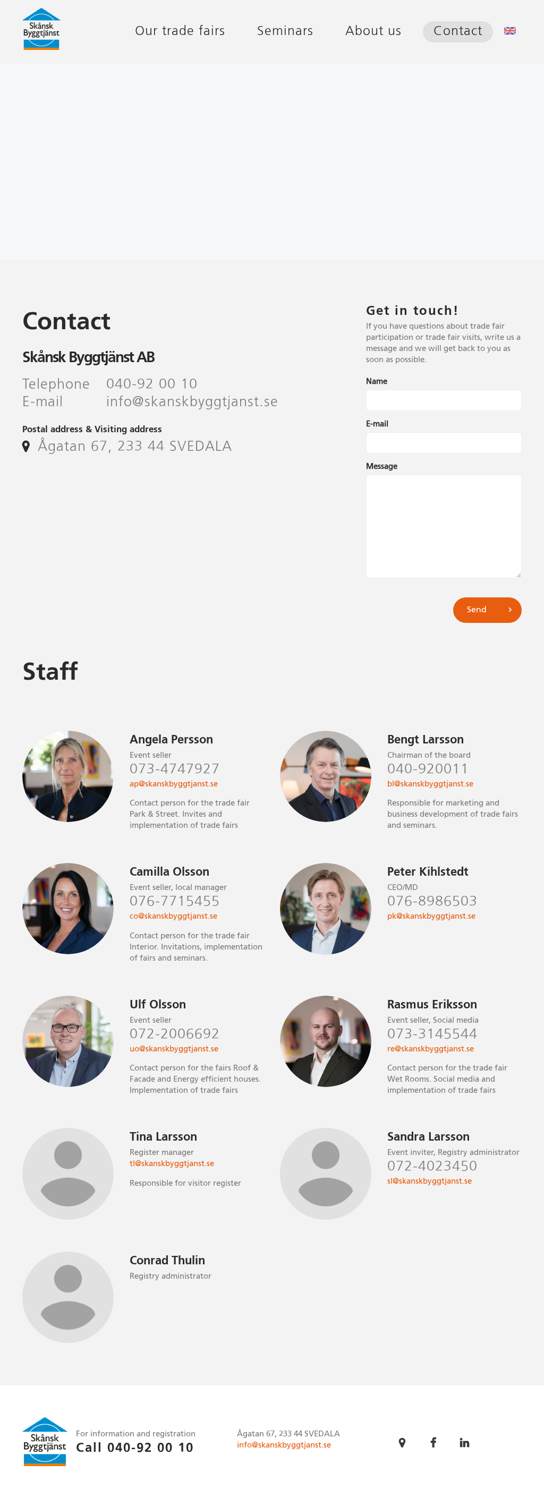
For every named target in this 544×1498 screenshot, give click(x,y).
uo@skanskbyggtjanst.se (174, 1049)
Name (376, 382)
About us (373, 31)
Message (381, 466)
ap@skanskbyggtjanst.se (174, 784)
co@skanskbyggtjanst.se (173, 916)
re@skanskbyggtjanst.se (430, 1049)
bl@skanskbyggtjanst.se (430, 784)
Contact (458, 31)
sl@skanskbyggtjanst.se (429, 1181)
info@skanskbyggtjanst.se (284, 1445)
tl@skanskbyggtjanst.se (172, 1164)
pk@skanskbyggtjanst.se (431, 916)
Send (477, 610)
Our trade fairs (180, 31)
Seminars (285, 31)
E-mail (377, 424)
